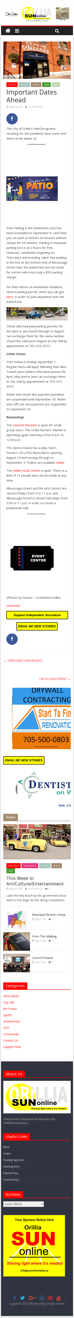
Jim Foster (10, 1009)
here (9, 297)
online (60, 462)
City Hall (12, 84)
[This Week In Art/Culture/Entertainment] (37, 826)
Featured (24, 84)
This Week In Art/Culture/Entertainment (35, 880)
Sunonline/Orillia (35, 106)
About (6, 1147)
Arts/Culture (13, 865)
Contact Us (10, 1040)
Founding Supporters (13, 1160)
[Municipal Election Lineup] (16, 913)
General (36, 84)
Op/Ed (7, 1015)
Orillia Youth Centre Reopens (23, 660)
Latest (46, 84)
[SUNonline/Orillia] (8, 30)
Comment (13, 605)
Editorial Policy (10, 1173)
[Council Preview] (16, 956)
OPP (6, 1028)
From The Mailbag (44, 936)
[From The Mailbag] (16, 934)
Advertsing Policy (11, 1166)
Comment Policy (11, 1180)
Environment (11, 1021)
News (56, 84)
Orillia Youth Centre (26, 470)
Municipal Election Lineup (49, 915)
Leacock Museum (25, 425)
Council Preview (42, 958)
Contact (6, 1153)
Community (11, 1034)
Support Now (12, 1047)
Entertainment (30, 865)
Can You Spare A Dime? (55, 678)
